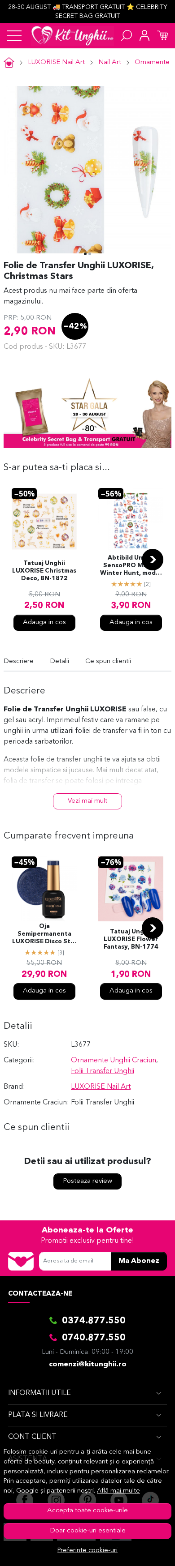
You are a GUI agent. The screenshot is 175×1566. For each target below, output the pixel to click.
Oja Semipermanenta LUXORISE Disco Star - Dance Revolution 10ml (44, 935)
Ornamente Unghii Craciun (113, 1060)
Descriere (19, 661)
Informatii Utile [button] (39, 1393)
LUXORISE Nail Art (56, 62)
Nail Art (109, 62)
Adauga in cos (44, 622)
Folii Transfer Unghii (102, 1071)
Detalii (59, 661)
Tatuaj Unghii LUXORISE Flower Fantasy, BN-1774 (131, 939)
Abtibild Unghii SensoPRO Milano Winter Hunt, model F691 (131, 566)
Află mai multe (118, 1491)
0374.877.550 (94, 1321)
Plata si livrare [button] (38, 1415)
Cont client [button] (32, 1437)
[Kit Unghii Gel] (72, 35)
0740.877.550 (94, 1338)
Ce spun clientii (108, 661)
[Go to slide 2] (89, 253)
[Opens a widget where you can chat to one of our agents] (141, 1550)
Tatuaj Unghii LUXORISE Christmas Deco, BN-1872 (44, 571)
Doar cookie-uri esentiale (88, 1530)
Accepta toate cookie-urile (87, 1510)
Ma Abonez (138, 1261)
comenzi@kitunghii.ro (88, 1364)
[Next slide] (152, 559)
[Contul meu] (144, 35)
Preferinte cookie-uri (87, 1550)
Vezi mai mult (87, 801)
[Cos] (162, 35)
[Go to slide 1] (85, 253)
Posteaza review (87, 1181)
